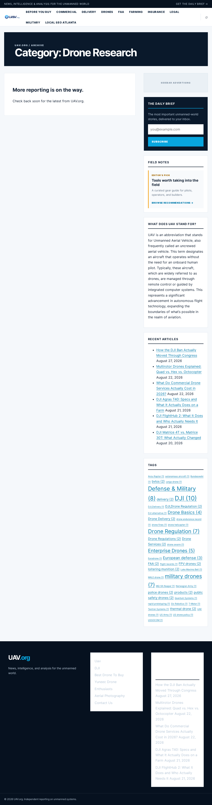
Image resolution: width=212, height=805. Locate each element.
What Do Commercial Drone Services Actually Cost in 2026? (178, 388)
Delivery (89, 12)
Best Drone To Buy (109, 675)
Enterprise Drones (171, 550)
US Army (166, 614)
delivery (165, 499)
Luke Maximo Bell (191, 569)
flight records (169, 564)
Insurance (156, 12)
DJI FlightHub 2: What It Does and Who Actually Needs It (174, 772)
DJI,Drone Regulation (183, 506)
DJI (186, 498)
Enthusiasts (103, 689)
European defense (182, 557)
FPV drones (190, 564)
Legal (174, 12)
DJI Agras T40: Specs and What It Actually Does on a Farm (177, 404)
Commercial (66, 12)
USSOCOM (155, 620)
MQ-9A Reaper (165, 586)
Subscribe (160, 141)
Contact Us (103, 703)
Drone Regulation (174, 531)
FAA (121, 12)
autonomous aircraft (177, 476)
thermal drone (183, 609)
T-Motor (194, 603)
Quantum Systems (186, 598)
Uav (98, 661)
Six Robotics (179, 603)
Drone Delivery (161, 519)
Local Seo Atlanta (60, 22)
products (183, 592)
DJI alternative (157, 513)
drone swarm (175, 544)
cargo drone (174, 481)
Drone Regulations (164, 539)
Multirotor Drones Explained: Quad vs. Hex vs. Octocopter (177, 708)
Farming (136, 12)
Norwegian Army (186, 586)
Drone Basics (185, 512)
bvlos (158, 481)
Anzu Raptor (156, 476)
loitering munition (163, 569)
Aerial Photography (110, 696)
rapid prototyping (159, 603)
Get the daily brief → (192, 3)
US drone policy (183, 614)
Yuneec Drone (106, 682)
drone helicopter (178, 524)
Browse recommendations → (173, 202)
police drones (160, 592)
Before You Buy (38, 12)
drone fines (159, 524)
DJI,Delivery (156, 506)
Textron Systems (158, 609)
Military (33, 22)
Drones (107, 12)
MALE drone (156, 577)
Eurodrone (155, 558)
